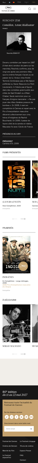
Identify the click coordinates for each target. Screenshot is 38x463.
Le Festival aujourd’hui (7, 456)
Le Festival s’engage (27, 441)
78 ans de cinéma (26, 446)
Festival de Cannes (10, 441)
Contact (23, 460)
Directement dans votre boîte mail (17, 423)
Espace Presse (25, 451)
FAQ (21, 455)
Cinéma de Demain (10, 446)
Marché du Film (8, 451)
